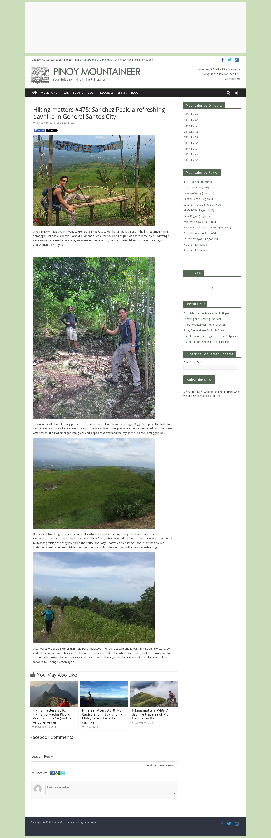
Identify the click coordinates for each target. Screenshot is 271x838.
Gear (91, 92)
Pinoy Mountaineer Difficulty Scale (203, 330)
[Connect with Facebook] (52, 773)
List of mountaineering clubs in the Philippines (210, 336)
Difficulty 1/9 (191, 114)
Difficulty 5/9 (191, 137)
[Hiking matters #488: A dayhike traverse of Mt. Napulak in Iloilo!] (154, 683)
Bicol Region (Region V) (197, 216)
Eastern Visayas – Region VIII (200, 239)
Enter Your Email (193, 362)
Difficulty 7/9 (191, 148)
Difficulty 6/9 (191, 143)
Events (78, 92)
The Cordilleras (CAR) (196, 187)
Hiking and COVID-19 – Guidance (218, 69)
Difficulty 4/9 (191, 131)
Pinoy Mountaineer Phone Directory (204, 324)
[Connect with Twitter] (62, 773)
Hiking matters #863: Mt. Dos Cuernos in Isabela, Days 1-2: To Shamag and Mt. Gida (124, 59)
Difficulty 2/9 (191, 120)
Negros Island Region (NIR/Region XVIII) (207, 227)
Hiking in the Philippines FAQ (221, 74)
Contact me (233, 79)
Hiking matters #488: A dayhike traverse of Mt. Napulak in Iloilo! (150, 714)
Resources (106, 92)
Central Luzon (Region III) (198, 199)
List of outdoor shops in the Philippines (206, 341)
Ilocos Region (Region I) (197, 181)
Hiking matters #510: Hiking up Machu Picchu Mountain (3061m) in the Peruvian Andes (51, 716)
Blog (134, 92)
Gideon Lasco (67, 122)
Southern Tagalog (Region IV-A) (202, 204)
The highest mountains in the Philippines (207, 313)
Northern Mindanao (195, 244)
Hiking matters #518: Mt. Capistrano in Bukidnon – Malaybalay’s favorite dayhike (102, 716)
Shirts (122, 92)
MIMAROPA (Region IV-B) (198, 210)
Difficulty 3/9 (191, 126)
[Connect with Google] (57, 773)
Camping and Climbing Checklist (202, 319)
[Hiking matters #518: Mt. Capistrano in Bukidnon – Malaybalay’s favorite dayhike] (104, 683)
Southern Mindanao (195, 250)
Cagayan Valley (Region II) (198, 193)
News (65, 92)
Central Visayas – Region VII (199, 233)
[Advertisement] (135, 27)
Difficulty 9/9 (191, 160)
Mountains (49, 92)
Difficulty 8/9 (191, 154)
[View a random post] (236, 93)
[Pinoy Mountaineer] (85, 69)
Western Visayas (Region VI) (200, 221)
